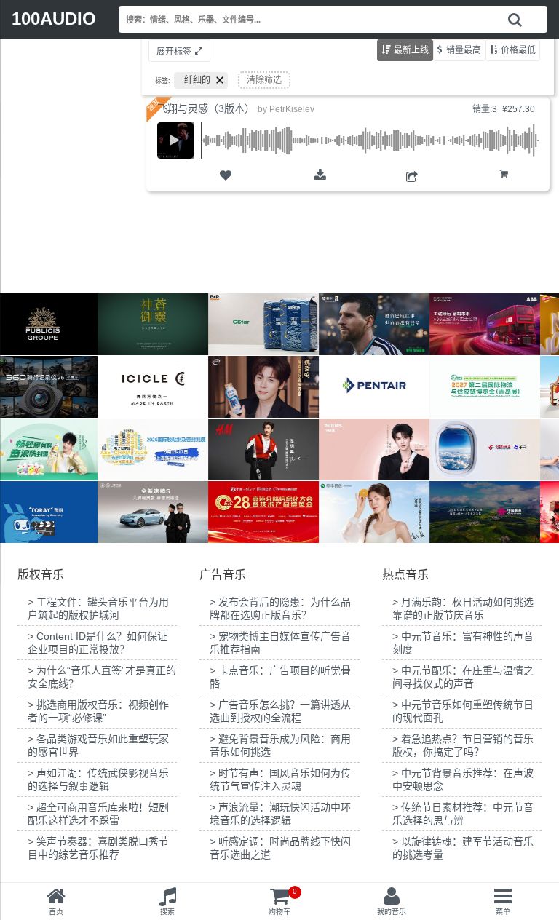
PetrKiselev (291, 109)
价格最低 (518, 50)
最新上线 (411, 50)
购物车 (504, 185)
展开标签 (173, 52)
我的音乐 (391, 912)
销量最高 (463, 50)
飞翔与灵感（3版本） (206, 108)
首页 (56, 912)
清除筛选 (264, 80)
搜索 (167, 912)
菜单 (503, 912)
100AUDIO (54, 18)
